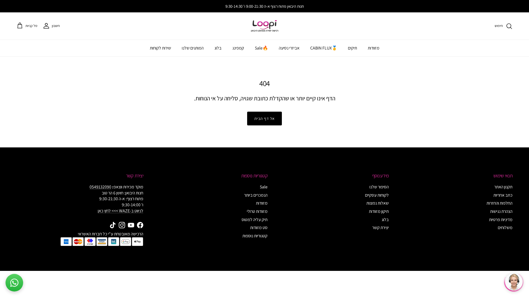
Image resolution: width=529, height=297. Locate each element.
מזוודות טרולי (257, 211)
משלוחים (505, 227)
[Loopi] (264, 26)
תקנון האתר (503, 187)
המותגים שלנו (193, 48)
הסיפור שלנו (379, 187)
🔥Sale (261, 48)
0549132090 (100, 187)
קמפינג (238, 48)
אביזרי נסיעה (289, 48)
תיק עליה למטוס (255, 219)
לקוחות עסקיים (377, 195)
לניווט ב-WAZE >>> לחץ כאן (120, 211)
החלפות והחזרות (499, 203)
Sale (264, 187)
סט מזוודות (259, 227)
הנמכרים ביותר (256, 195)
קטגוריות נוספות (255, 236)
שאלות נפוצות (377, 203)
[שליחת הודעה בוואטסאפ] (14, 283)
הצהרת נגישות (501, 211)
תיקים (352, 48)
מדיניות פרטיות (500, 219)
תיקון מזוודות (379, 211)
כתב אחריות (502, 195)
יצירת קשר (380, 227)
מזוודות (373, 48)
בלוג (218, 48)
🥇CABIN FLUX (323, 48)
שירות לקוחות (160, 48)
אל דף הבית (264, 118)
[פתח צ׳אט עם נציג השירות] (513, 282)
